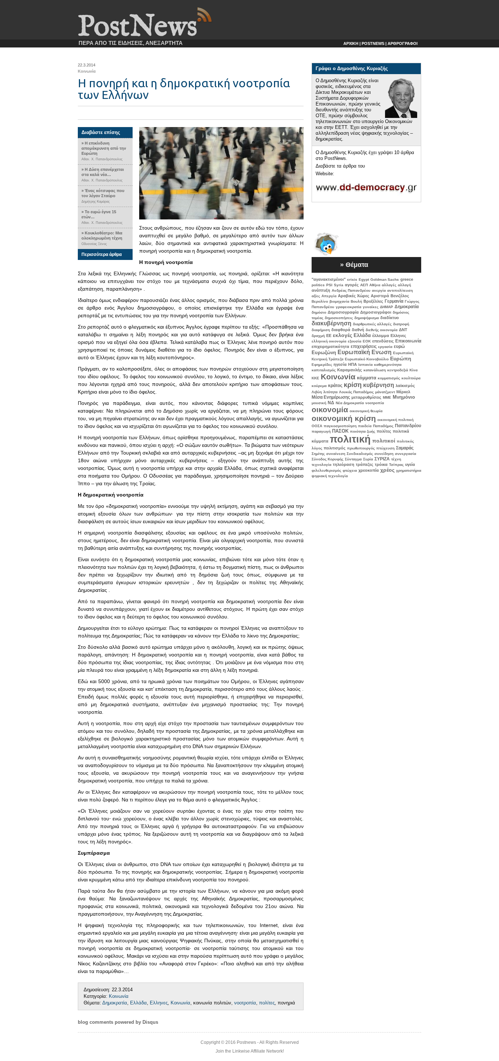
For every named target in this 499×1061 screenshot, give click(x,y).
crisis (352, 279)
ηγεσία (340, 364)
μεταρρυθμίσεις (366, 397)
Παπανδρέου (408, 425)
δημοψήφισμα (366, 318)
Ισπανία (365, 365)
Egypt (364, 279)
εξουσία (354, 341)
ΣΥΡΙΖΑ (382, 458)
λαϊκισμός (405, 385)
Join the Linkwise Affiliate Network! (250, 1051)
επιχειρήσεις (364, 346)
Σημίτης (318, 454)
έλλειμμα (380, 335)
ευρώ (399, 346)
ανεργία (379, 290)
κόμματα (366, 377)
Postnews (246, 1042)
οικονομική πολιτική (395, 420)
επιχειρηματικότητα (330, 346)
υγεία (410, 464)
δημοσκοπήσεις (339, 318)
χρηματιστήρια (408, 470)
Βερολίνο (320, 301)
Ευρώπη (400, 358)
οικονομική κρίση (344, 418)
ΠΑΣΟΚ (340, 431)
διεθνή (358, 330)
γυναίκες (370, 307)
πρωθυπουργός (361, 448)
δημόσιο (319, 312)
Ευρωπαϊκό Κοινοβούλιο (367, 359)
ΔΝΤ (403, 330)
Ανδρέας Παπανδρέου (351, 290)
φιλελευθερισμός (326, 470)
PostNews (137, 27)
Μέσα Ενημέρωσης (331, 397)
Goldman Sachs (384, 279)
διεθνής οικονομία (381, 330)
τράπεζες (364, 464)
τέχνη (396, 459)
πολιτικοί (383, 441)
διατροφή (401, 324)
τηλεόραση (343, 464)
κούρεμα (319, 386)
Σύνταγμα (353, 459)
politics (318, 285)
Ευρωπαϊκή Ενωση (365, 352)
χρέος (387, 470)
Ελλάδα (138, 1003)
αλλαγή (404, 285)
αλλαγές (389, 285)
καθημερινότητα (387, 365)
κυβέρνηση (378, 385)
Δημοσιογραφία (343, 312)
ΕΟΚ (367, 341)
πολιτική (350, 439)
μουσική (319, 403)
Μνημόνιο (404, 397)
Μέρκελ (403, 392)
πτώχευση (385, 448)
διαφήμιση (321, 330)
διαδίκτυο (389, 317)
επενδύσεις (383, 341)
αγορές (352, 285)
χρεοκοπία (368, 470)
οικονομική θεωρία (366, 411)
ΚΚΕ (315, 378)
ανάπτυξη (321, 290)
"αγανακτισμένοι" (329, 279)
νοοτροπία (245, 1003)
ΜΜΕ (387, 397)
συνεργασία (405, 454)
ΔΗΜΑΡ (386, 307)
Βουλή (356, 301)
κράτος (335, 385)
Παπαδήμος (383, 426)
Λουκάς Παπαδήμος (356, 392)
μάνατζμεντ (385, 392)
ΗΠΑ (352, 364)
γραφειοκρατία (348, 307)
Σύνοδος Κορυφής (327, 459)
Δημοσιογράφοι (375, 312)
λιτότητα (330, 392)
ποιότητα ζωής (362, 431)
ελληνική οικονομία (329, 341)
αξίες (316, 296)
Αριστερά (380, 296)
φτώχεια (350, 470)
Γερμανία (394, 301)
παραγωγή (321, 431)
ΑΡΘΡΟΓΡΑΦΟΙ (403, 43)
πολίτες (267, 1003)
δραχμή (318, 336)
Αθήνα (374, 285)
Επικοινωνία (408, 341)
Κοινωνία (87, 71)
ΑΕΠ (364, 285)
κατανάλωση (374, 370)
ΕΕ (328, 335)
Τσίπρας (396, 465)
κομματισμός (389, 378)
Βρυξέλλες (373, 301)
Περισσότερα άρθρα (101, 254)
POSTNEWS (373, 43)
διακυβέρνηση (331, 323)
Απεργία (328, 296)
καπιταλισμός (324, 370)
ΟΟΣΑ (317, 426)
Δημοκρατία (114, 1003)
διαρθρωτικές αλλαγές (372, 324)
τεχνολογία (321, 465)
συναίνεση (335, 454)
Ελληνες (159, 1003)
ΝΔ (331, 402)
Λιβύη (317, 392)
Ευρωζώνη (324, 352)
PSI (329, 285)
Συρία (368, 459)
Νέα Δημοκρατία (350, 403)
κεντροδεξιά (397, 370)
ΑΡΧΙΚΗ (350, 43)
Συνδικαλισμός (360, 454)
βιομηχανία (339, 301)
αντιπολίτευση (400, 290)
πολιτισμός (335, 448)
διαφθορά (340, 330)
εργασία (385, 347)
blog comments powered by (118, 1022)
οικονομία (330, 409)
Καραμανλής (349, 370)
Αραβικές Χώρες (353, 296)
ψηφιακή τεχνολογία (330, 476)
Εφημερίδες (322, 365)
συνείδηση (383, 454)
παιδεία (365, 426)
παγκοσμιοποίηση (340, 426)
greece (406, 279)
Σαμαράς (405, 448)
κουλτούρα (410, 378)
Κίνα (414, 370)
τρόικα (381, 464)
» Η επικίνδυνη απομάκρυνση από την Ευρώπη (103, 148)
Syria (338, 285)
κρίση (353, 384)
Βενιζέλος (400, 296)
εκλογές (342, 335)
